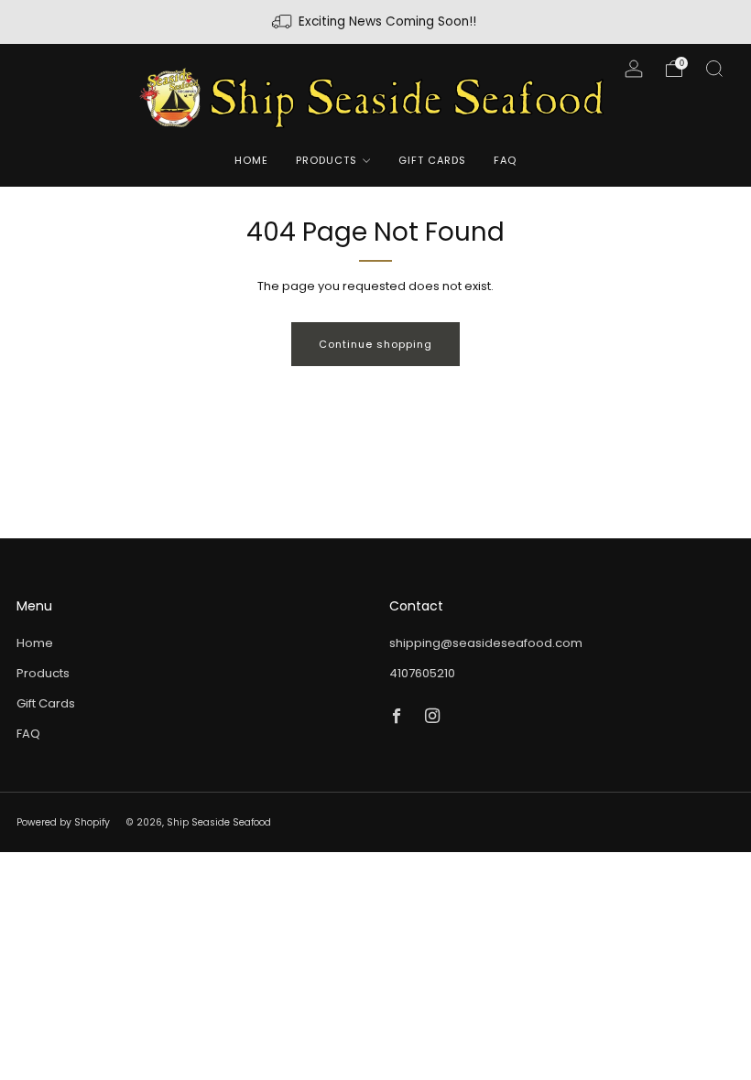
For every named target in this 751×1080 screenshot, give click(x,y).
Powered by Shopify (63, 822)
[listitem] (375, 22)
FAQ (505, 160)
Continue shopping (375, 344)
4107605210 (422, 673)
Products (326, 160)
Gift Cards (432, 160)
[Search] (714, 68)
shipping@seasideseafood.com (485, 643)
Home (251, 160)
